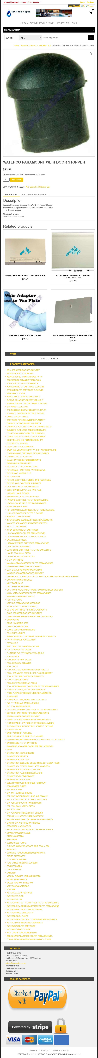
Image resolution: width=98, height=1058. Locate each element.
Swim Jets (11, 849)
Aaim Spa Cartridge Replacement (23, 370)
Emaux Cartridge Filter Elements (24, 460)
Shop (50, 23)
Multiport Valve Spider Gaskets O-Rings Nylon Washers (35, 589)
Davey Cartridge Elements (20, 446)
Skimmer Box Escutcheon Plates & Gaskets (28, 766)
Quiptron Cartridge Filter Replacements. (28, 713)
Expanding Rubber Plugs (19, 463)
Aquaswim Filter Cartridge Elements (25, 386)
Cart (74, 23)
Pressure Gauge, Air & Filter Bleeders (26, 689)
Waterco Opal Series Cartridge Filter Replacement (33, 906)
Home (23, 23)
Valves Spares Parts (17, 879)
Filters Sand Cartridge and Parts (24, 483)
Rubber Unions (14, 729)
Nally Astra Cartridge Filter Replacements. (29, 593)
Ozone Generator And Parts (21, 629)
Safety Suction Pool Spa (19, 733)
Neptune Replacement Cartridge (23, 603)
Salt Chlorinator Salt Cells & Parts (25, 736)
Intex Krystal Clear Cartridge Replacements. (30, 520)
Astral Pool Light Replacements (23, 396)
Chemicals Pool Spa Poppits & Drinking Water (29, 426)
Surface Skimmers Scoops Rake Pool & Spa (28, 846)
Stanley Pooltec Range (18, 832)
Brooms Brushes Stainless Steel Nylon (26, 410)
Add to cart (17, 179)
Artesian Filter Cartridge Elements (25, 390)
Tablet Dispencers (16, 856)
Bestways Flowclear (17, 406)
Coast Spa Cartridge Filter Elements (25, 433)
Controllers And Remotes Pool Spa (25, 440)
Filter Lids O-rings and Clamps (22, 466)
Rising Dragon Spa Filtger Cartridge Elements (30, 723)
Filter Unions (13, 476)
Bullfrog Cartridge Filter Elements (25, 413)
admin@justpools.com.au (16, 963)
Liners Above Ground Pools (21, 556)
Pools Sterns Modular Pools (22, 683)
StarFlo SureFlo (15, 836)
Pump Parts (12, 696)
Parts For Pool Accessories (21, 639)
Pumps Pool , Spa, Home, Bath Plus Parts (27, 699)
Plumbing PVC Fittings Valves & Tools (25, 653)
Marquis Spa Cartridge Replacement (25, 573)
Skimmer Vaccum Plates (18, 779)
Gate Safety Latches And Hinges (23, 486)
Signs (9, 749)
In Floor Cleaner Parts (18, 516)
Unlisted (11, 872)
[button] (91, 53)
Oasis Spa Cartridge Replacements (24, 613)
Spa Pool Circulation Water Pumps (24, 803)
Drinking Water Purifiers (19, 456)
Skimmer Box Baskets (17, 756)
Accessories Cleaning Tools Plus (24, 380)
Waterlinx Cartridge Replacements (25, 922)
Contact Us (63, 23)
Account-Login (37, 23)
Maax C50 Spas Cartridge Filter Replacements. (30, 563)
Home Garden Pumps (17, 506)
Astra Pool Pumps (16, 393)
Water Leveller (14, 899)
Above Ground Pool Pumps (20, 373)
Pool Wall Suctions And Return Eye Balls (28, 669)
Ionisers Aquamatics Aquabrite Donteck (27, 523)
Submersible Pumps (16, 842)
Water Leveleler (15, 896)
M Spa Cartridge (15, 560)
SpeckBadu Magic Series (19, 826)
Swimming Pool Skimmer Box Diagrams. (26, 852)
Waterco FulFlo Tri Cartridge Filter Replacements (33, 902)
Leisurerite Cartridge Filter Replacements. (29, 550)
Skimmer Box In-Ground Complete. (24, 769)
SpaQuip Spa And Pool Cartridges (23, 823)
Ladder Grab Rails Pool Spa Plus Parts (26, 536)
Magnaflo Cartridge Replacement (24, 566)
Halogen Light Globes (18, 493)
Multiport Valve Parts (18, 586)
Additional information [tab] (34, 194)
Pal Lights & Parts (16, 633)
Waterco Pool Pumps (17, 916)
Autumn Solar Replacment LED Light (25, 400)
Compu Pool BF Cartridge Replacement (26, 436)
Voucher (11, 889)
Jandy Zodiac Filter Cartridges (22, 530)
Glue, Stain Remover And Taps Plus (24, 490)
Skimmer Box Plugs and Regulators (24, 773)
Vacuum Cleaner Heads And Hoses (23, 876)
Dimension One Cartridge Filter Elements (28, 453)
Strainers (12, 839)
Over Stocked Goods (17, 626)
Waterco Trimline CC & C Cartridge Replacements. (32, 919)
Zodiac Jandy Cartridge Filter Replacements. (30, 936)
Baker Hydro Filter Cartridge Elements (27, 403)
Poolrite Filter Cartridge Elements (25, 676)
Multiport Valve (15, 583)
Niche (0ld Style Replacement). (22, 606)
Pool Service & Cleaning (19, 663)
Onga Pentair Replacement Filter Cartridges (30, 616)
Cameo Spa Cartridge (17, 416)
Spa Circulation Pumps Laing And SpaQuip (27, 796)
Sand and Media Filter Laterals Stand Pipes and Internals (36, 739)
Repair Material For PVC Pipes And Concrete (29, 719)
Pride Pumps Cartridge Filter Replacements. (29, 693)
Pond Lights (13, 656)
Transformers (14, 866)
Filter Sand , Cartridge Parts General (26, 470)
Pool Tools (12, 666)
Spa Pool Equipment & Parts (21, 806)
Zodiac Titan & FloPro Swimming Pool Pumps (29, 939)
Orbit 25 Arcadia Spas (17, 623)
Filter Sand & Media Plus (19, 473)
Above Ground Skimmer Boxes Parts (24, 376)
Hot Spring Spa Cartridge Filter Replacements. (31, 510)
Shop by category (12, 30)
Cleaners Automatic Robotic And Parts (26, 430)
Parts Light (12, 643)
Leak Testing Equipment (19, 546)
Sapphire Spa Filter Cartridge (22, 743)
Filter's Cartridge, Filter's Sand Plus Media (29, 480)
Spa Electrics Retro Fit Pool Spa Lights (27, 799)
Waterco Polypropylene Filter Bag (24, 909)
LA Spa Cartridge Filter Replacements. (26, 533)
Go (91, 37)
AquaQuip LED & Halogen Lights (22, 383)
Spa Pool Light (14, 809)
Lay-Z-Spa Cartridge (17, 540)
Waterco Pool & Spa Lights (20, 912)
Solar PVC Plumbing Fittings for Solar (26, 783)
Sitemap (33, 1050)
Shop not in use (61, 1050)
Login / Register (87, 2)
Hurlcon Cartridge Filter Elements (25, 513)
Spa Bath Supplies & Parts (19, 793)
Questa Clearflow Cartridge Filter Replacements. (32, 709)
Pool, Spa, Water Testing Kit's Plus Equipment (30, 673)
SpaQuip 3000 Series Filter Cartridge (25, 816)
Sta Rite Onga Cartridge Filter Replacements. (30, 829)
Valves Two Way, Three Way (20, 882)
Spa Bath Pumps (14, 789)
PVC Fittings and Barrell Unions (23, 703)
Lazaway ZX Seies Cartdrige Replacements (28, 543)
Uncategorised (14, 869)
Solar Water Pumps (16, 786)
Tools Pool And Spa (16, 859)
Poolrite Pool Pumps (17, 679)
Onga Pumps (13, 619)
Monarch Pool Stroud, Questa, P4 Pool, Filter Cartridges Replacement (43, 576)
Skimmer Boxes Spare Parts (20, 776)
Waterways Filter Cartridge (21, 926)
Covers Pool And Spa (17, 443)
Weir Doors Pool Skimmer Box (36, 45)
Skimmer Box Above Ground (20, 753)
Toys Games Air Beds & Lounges (22, 862)
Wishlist (45, 1050)
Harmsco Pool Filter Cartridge (23, 496)
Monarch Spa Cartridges (19, 579)
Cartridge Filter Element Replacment (26, 420)
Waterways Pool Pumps (18, 929)
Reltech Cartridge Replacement (23, 716)
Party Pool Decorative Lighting (23, 646)
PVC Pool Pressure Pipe (18, 706)
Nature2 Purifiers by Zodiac (21, 596)
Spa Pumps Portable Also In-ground (25, 813)
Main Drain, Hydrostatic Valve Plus (24, 570)
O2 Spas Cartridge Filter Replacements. (27, 609)
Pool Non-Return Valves (19, 659)
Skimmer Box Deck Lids (18, 759)
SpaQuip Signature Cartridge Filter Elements (30, 819)
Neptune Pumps (14, 599)
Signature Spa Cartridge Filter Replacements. (30, 746)
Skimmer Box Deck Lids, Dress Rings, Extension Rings (33, 763)
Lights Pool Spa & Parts (18, 553)
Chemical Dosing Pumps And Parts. (24, 423)
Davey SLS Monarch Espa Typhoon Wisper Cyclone (31, 450)
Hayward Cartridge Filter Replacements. (27, 500)
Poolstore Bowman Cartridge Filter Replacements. (33, 686)
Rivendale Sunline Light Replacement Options (30, 726)
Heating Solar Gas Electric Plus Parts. (26, 503)
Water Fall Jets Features (19, 892)
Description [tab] (10, 194)
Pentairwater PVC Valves (19, 649)
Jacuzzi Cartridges (16, 526)
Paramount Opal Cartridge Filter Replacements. (31, 636)
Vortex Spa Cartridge (18, 886)
